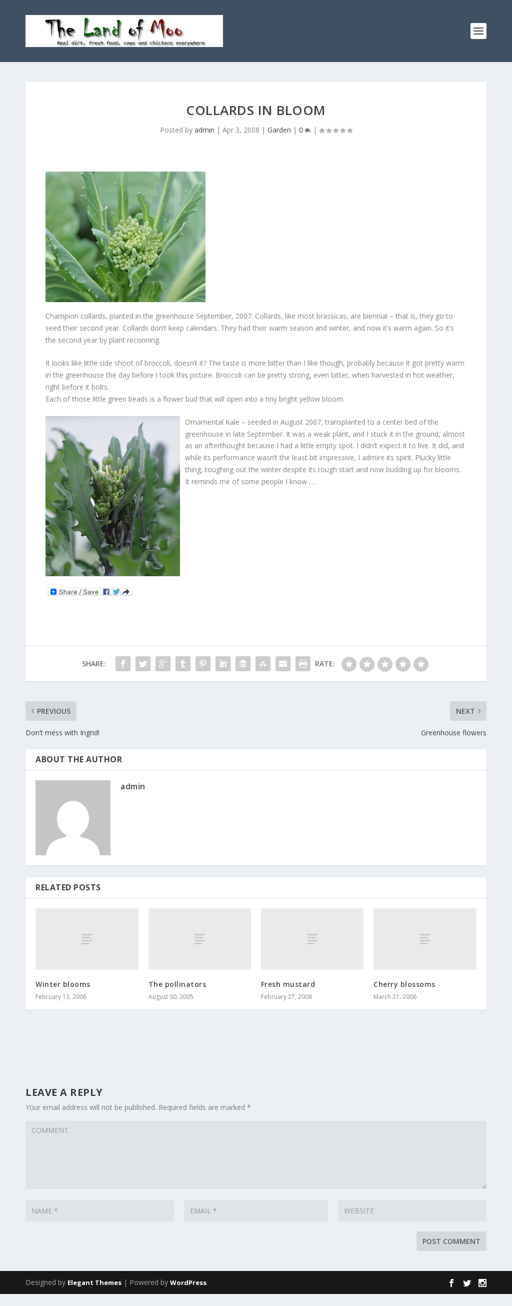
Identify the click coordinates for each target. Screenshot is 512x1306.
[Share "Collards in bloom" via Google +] (163, 664)
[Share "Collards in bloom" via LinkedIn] (223, 664)
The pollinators (177, 984)
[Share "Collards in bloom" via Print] (303, 664)
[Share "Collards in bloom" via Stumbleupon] (263, 664)
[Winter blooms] (87, 939)
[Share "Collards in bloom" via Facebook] (123, 664)
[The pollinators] (199, 939)
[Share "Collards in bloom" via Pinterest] (203, 664)
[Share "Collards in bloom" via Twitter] (143, 664)
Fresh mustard (288, 984)
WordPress (188, 1282)
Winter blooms (63, 984)
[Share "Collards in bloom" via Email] (283, 664)
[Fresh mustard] (312, 939)
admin (204, 130)
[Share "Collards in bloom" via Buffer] (243, 664)
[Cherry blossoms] (425, 939)
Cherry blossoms (405, 984)
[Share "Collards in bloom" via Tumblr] (183, 664)
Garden (279, 130)
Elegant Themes (95, 1282)
